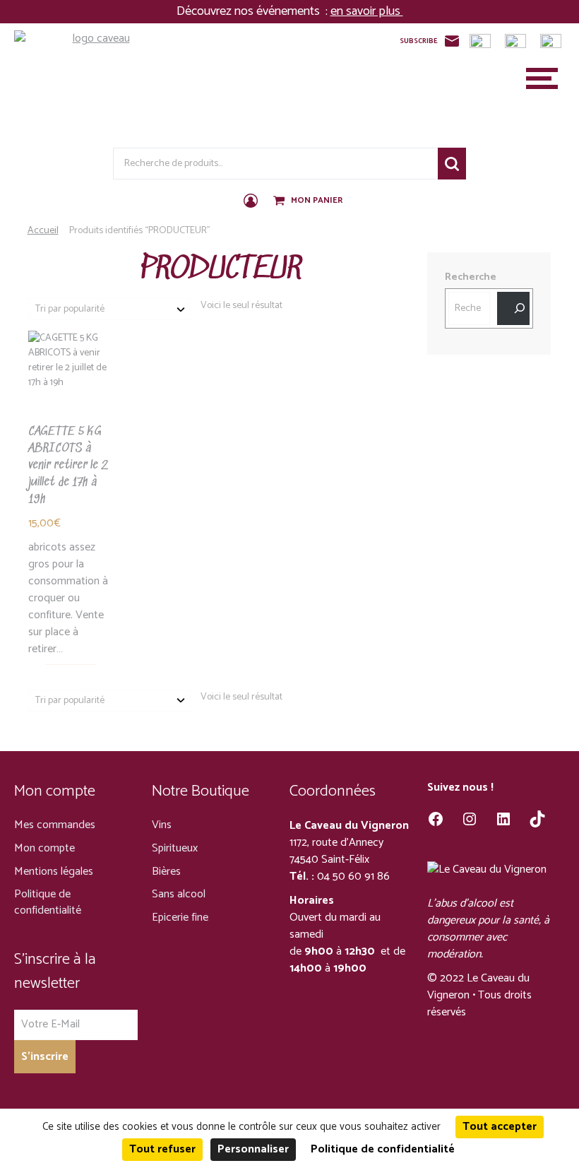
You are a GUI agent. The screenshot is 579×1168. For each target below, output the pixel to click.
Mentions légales (53, 871)
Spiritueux (175, 848)
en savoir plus (366, 11)
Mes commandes (54, 824)
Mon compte (44, 848)
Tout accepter (499, 1126)
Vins (162, 824)
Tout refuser (162, 1149)
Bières (166, 871)
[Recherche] (513, 308)
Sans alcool (178, 894)
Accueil (43, 231)
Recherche (452, 163)
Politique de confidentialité (47, 902)
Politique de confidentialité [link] (383, 1149)
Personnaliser (253, 1149)
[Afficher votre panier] (280, 201)
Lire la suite (62, 453)
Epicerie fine (180, 917)
